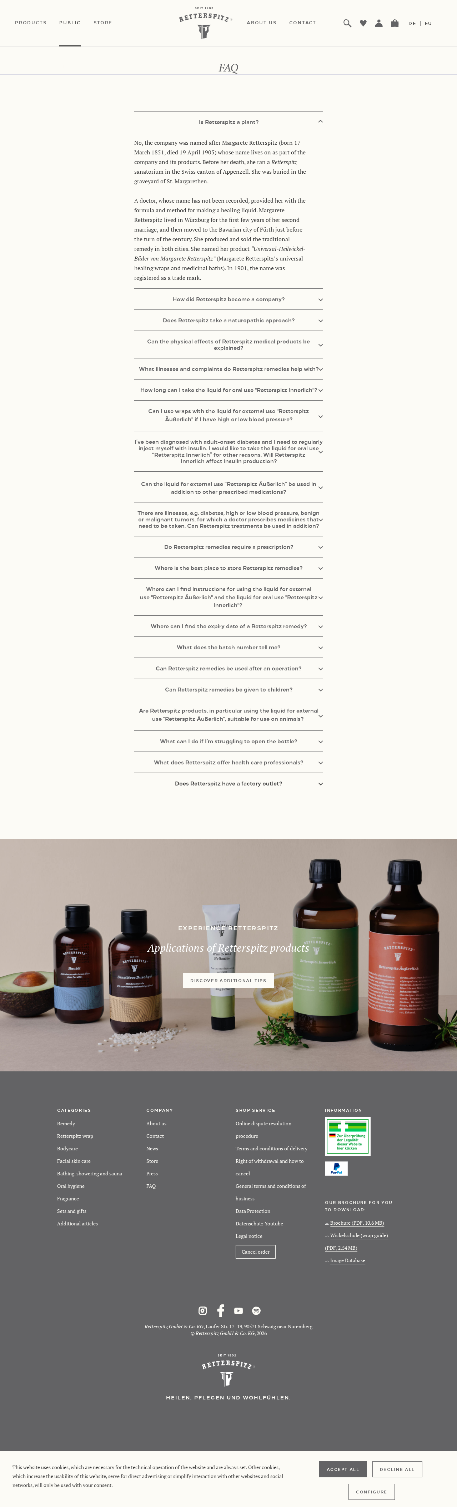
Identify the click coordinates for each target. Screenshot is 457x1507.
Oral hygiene (71, 1186)
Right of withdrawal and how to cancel (270, 1167)
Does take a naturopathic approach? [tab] (229, 320)
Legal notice (249, 1236)
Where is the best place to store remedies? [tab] (228, 568)
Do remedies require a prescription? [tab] (228, 546)
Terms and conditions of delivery (271, 1148)
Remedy (66, 1123)
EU (429, 23)
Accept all (343, 1469)
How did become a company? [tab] (228, 299)
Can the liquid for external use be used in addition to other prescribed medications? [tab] (228, 488)
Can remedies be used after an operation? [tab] (228, 668)
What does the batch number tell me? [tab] (228, 647)
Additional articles (77, 1223)
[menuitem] (37, 23)
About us (156, 1123)
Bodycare (67, 1148)
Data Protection (253, 1211)
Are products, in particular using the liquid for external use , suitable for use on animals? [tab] (228, 714)
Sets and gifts (71, 1211)
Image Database (347, 1260)
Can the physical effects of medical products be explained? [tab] (228, 344)
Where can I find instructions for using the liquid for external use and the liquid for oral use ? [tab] (228, 597)
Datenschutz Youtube (259, 1223)
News (152, 1148)
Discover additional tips (228, 980)
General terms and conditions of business (271, 1192)
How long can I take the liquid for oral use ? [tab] (228, 390)
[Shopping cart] (395, 23)
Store (152, 1160)
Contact (155, 1135)
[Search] (348, 23)
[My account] (379, 23)
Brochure (357, 1222)
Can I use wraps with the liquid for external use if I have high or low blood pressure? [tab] (228, 415)
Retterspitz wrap (75, 1135)
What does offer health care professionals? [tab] (228, 762)
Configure (371, 1491)
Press (152, 1173)
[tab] (228, 783)
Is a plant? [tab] (228, 122)
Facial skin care (74, 1160)
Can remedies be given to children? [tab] (228, 689)
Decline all (397, 1469)
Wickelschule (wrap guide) (356, 1241)
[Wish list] (363, 23)
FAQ (151, 1186)
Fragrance (68, 1198)
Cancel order (256, 1251)
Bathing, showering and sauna (89, 1173)
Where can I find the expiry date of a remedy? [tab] (229, 626)
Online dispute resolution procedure (263, 1129)
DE (412, 23)
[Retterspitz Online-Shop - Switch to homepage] (207, 23)
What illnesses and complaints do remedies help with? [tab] (228, 369)
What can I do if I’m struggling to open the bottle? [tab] (228, 741)
